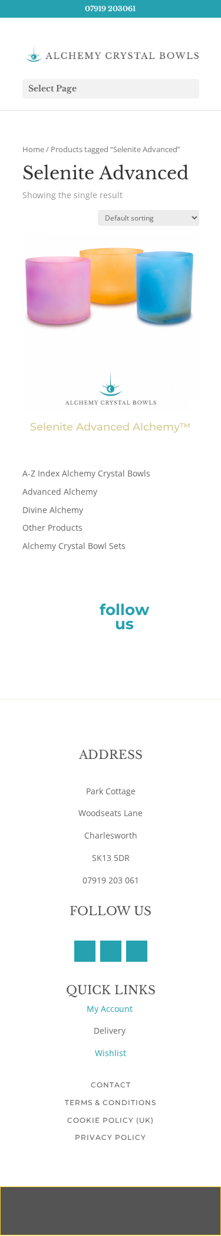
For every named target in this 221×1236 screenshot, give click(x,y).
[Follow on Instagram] (136, 951)
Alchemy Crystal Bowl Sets (74, 545)
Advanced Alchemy (59, 491)
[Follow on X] (110, 951)
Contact (111, 1084)
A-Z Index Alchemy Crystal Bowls (86, 473)
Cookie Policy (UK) (110, 1120)
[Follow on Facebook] (84, 951)
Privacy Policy (110, 1137)
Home (33, 149)
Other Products (52, 527)
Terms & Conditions (110, 1102)
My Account (111, 1008)
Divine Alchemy (52, 509)
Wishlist (110, 1053)
